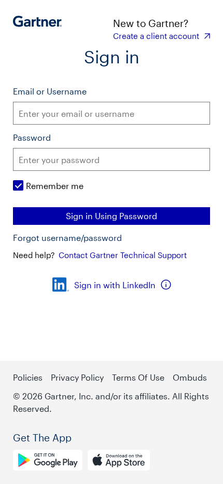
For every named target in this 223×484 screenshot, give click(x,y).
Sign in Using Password (111, 216)
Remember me (54, 186)
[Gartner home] (40, 29)
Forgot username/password (67, 238)
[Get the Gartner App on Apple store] (119, 462)
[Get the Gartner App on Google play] (47, 462)
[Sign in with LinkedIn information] (166, 284)
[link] (161, 36)
